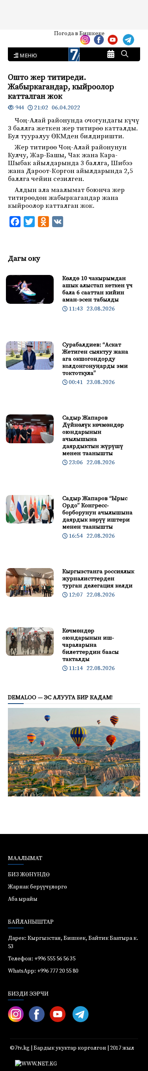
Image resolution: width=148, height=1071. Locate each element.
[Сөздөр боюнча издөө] (124, 54)
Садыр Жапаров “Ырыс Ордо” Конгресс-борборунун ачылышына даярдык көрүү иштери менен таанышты (97, 513)
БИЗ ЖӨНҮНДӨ (29, 874)
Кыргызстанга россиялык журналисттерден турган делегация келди (98, 578)
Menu (27, 56)
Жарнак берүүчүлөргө (37, 886)
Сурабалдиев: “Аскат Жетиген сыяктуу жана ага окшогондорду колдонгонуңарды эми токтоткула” (95, 359)
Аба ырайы (18, 36)
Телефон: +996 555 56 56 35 (41, 958)
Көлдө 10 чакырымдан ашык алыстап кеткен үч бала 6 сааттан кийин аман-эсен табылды (97, 289)
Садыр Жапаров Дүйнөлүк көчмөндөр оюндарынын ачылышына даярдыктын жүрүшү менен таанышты (93, 435)
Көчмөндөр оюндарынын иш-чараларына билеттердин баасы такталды (90, 645)
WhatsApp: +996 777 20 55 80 (43, 971)
